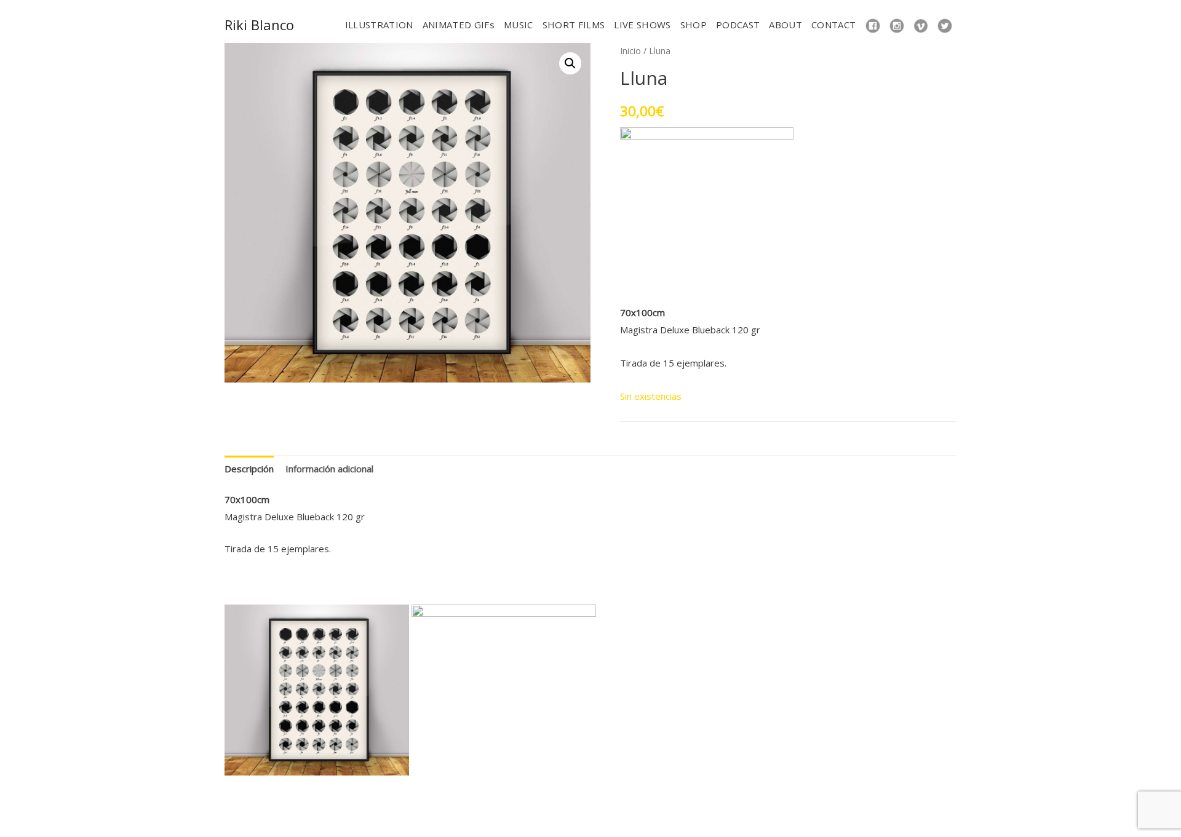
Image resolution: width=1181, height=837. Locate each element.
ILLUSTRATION (379, 24)
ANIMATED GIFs (459, 24)
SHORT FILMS (574, 24)
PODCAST (738, 24)
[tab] (249, 469)
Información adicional (329, 468)
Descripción (249, 468)
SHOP (693, 24)
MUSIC (518, 24)
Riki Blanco (259, 24)
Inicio (630, 51)
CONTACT (833, 24)
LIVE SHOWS (642, 24)
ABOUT (785, 24)
